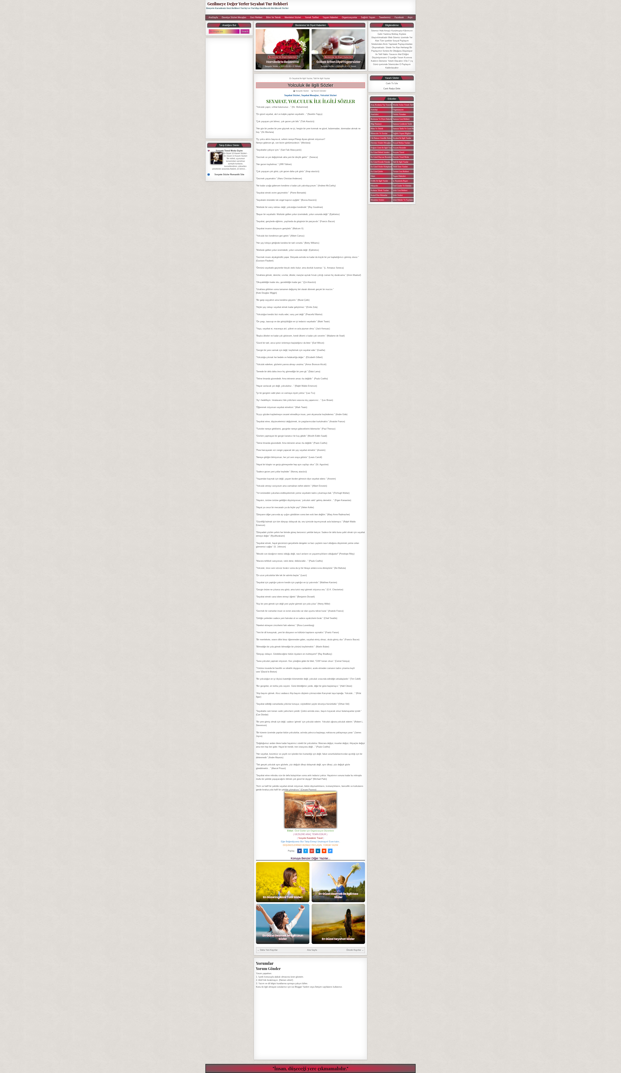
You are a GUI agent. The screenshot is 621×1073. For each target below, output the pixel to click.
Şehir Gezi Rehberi (400, 190)
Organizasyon (398, 110)
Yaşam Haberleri (330, 17)
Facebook (399, 17)
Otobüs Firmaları (399, 114)
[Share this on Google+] (312, 851)
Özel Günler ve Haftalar (402, 186)
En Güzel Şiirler (377, 171)
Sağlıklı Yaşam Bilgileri (402, 133)
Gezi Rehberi (256, 17)
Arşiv (410, 17)
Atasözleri (374, 114)
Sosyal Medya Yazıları (401, 143)
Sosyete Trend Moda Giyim (229, 150)
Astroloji (374, 110)
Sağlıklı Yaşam (368, 17)
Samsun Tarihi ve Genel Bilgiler (405, 128)
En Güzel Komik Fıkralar (380, 162)
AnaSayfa (213, 17)
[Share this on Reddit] (324, 851)
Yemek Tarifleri (312, 17)
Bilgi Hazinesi (376, 124)
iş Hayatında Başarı (400, 181)
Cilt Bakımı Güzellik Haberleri (382, 138)
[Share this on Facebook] (305, 851)
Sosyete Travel (398, 152)
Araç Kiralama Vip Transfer (381, 105)
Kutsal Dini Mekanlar (379, 195)
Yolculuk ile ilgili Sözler (310, 85)
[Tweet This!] (299, 851)
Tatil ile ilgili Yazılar (321, 78)
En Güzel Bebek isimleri (380, 152)
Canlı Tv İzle (392, 83)
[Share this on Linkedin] (318, 851)
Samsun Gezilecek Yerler (402, 124)
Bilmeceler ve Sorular (379, 133)
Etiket (373, 176)
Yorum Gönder (319, 91)
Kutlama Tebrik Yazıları (380, 190)
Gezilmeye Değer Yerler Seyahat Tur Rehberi (247, 3)
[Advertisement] (354, 7)
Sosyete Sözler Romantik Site (229, 174)
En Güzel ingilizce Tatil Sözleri (282, 897)
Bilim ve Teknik (273, 17)
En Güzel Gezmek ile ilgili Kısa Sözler (338, 895)
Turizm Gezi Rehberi (401, 171)
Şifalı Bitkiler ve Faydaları (403, 200)
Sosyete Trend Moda (401, 157)
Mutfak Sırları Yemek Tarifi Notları (406, 105)
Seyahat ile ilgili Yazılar (302, 78)
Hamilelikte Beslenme (282, 62)
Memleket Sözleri (293, 17)
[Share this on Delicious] (330, 851)
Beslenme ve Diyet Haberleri (282, 57)
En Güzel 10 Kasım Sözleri (235, 153)
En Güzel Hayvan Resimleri (381, 157)
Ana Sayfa (312, 950)
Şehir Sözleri (398, 195)
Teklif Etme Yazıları (400, 166)
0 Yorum (296, 66)
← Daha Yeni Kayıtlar (267, 950)
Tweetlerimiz (385, 17)
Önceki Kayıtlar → (355, 950)
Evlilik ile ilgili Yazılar (379, 181)
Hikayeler (374, 186)
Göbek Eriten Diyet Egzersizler (338, 62)
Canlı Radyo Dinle (391, 88)
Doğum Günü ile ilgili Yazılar (382, 148)
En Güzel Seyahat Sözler (338, 939)
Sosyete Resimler (399, 148)
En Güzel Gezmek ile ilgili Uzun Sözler (282, 937)
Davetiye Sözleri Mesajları (234, 17)
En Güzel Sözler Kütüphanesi (382, 166)
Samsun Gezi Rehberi (401, 119)
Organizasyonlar (349, 17)
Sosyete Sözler (271, 66)
